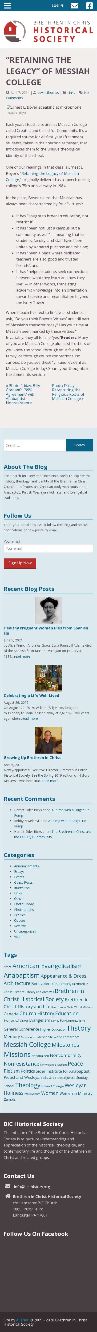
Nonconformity (65, 1055)
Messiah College (27, 1044)
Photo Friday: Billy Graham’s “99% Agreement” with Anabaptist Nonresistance (23, 394)
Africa (8, 967)
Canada (11, 1013)
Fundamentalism (72, 1020)
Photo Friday (24, 904)
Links (71, 92)
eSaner (22, 1320)
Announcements (26, 866)
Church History (37, 1013)
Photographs (24, 909)
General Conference (21, 1029)
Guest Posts (23, 882)
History (79, 1028)
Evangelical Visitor (16, 1021)
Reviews (20, 926)
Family (55, 1020)
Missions (17, 1054)
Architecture (17, 983)
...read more (21, 656)
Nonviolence (48, 1064)
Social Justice (66, 1078)
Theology (27, 1085)
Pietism (12, 1071)
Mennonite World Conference (58, 1037)
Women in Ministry (76, 1093)
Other (18, 898)
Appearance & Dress (63, 975)
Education (67, 1013)
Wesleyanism (32, 1093)
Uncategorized (25, 931)
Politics (28, 1071)
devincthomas (48, 92)
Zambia (10, 1099)
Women (50, 1093)
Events (19, 877)
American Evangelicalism (47, 965)
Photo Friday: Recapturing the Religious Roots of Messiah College (68, 392)
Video (18, 936)
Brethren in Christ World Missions (72, 1007)
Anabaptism (22, 975)
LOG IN (57, 5)
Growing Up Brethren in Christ (32, 757)
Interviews (22, 887)
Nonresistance (21, 1063)
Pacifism (62, 1064)
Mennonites (28, 1037)
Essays (19, 871)
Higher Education (53, 1029)
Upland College (52, 1086)
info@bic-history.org (32, 1186)
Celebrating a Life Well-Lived (31, 695)
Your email (12, 541)
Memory (12, 1036)
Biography (63, 983)
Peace (75, 1063)
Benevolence (42, 983)
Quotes (19, 920)
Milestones (65, 1044)
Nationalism (40, 1056)
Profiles (20, 915)
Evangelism (39, 1020)
